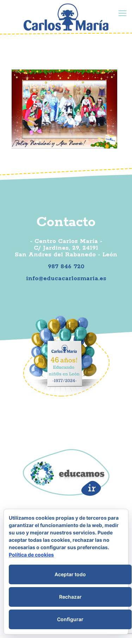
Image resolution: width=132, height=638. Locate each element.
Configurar (70, 619)
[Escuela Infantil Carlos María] (66, 17)
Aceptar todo (70, 574)
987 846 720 (66, 266)
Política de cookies (31, 555)
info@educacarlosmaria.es (66, 278)
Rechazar (70, 597)
